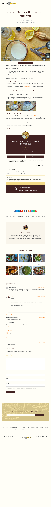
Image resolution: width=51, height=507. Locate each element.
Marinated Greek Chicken (12, 275)
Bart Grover (8, 333)
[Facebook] (4, 436)
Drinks (20, 427)
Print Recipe (29, 63)
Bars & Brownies (42, 422)
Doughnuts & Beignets (10, 425)
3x (42, 165)
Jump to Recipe (22, 63)
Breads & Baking (10, 422)
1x (38, 165)
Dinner (31, 425)
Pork (3, 427)
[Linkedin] (8, 436)
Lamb (48, 425)
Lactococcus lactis (27, 86)
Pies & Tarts (18, 425)
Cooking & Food (24, 20)
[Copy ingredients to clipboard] (12, 165)
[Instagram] (6, 436)
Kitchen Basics (29, 205)
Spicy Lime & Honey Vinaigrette (25, 275)
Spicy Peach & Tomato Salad (39, 275)
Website (7, 383)
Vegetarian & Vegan (13, 427)
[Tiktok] (14, 436)
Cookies (3, 425)
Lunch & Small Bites (26, 427)
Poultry (7, 427)
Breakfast (31, 422)
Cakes (48, 422)
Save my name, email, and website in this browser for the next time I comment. (21, 388)
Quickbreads (26, 422)
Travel (35, 429)
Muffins (20, 422)
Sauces (41, 427)
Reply (11, 310)
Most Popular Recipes (34, 427)
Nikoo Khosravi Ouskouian (11, 312)
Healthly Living (24, 429)
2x (40, 165)
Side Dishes (46, 427)
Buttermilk (24, 205)
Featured (30, 20)
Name (7, 372)
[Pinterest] (10, 436)
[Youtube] (12, 436)
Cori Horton (19, 151)
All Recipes (4, 422)
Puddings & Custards (25, 425)
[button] (15, 211)
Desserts (36, 422)
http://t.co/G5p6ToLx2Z (10, 330)
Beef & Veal (36, 425)
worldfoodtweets (9, 327)
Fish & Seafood (42, 425)
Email (7, 378)
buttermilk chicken (37, 115)
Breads (16, 422)
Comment (8, 357)
